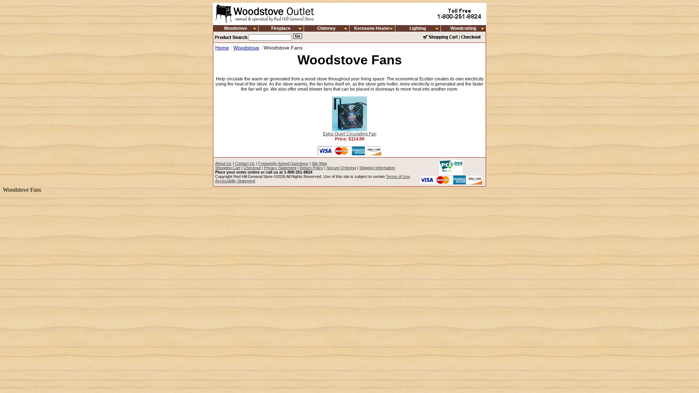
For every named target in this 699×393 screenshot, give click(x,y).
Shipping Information (377, 168)
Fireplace (281, 28)
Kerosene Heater (372, 28)
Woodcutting (463, 28)
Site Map (319, 163)
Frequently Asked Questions (283, 163)
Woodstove (235, 28)
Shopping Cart (227, 168)
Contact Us (245, 163)
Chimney (326, 28)
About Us (223, 163)
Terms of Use (398, 176)
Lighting (418, 28)
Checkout (252, 168)
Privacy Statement (280, 168)
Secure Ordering (341, 168)
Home (222, 48)
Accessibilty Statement (235, 181)
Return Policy (311, 168)
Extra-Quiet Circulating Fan (349, 133)
